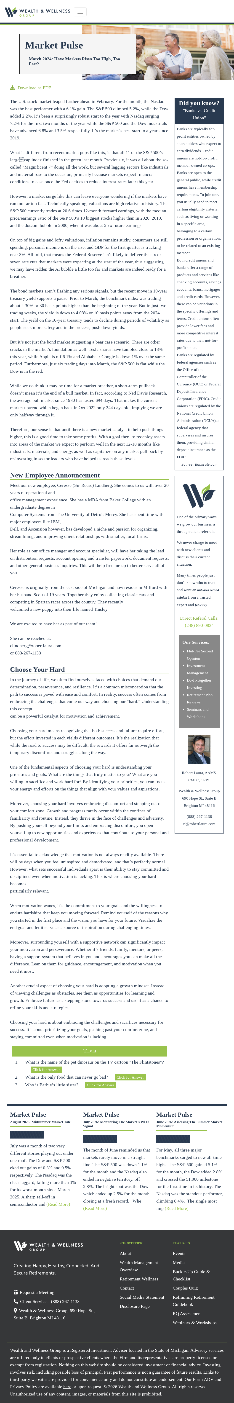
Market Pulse (28, 1114)
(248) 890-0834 (199, 625)
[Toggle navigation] (80, 11)
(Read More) (58, 1204)
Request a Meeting (37, 1292)
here (67, 1386)
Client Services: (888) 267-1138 (50, 1301)
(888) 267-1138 (199, 816)
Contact (127, 1287)
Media (179, 1262)
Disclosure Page (135, 1306)
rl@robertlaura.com (199, 824)
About (125, 1253)
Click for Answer (46, 1069)
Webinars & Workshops (195, 1322)
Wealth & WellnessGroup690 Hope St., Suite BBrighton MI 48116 (199, 798)
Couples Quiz (185, 1287)
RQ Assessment (187, 1313)
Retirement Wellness (139, 1278)
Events (179, 1253)
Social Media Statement (142, 1297)
